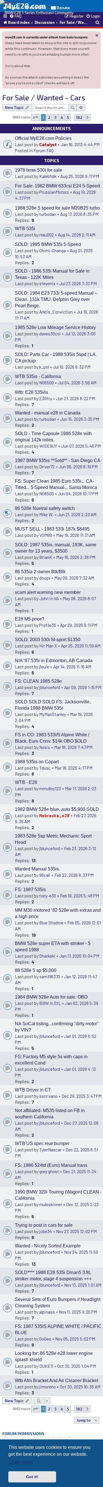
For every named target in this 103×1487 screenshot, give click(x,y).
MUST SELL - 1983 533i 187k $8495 (52, 529)
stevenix (47, 283)
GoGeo (45, 1338)
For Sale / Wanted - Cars (43, 97)
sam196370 (49, 976)
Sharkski (47, 955)
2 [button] (49, 117)
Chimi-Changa (52, 250)
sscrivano (48, 1096)
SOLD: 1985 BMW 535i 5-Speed (48, 244)
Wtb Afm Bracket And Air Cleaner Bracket (56, 1380)
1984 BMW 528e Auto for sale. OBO (51, 997)
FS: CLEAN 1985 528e (38, 681)
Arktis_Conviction (56, 311)
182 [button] (79, 117)
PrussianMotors (54, 192)
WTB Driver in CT (33, 1089)
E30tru (45, 398)
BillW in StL (50, 1003)
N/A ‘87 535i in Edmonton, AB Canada (53, 660)
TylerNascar (50, 1149)
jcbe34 (45, 1231)
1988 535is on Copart (37, 761)
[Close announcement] (97, 35)
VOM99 (45, 535)
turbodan (47, 214)
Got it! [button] (32, 1476)
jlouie (44, 666)
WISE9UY (48, 446)
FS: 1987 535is (30, 889)
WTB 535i (25, 228)
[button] (35, 117)
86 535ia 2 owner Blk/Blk (40, 571)
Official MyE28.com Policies (43, 138)
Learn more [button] (20, 1461)
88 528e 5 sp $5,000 (35, 970)
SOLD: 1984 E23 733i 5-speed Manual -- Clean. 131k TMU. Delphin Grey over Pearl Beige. (56, 299)
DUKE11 (46, 1366)
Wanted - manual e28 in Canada (47, 412)
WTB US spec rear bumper (42, 1143)
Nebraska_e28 (54, 815)
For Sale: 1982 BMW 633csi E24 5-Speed (57, 185)
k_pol (44, 366)
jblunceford (49, 687)
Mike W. (46, 514)
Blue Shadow (51, 922)
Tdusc (45, 767)
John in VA (49, 598)
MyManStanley (52, 714)
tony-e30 (47, 895)
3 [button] (55, 117)
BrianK (45, 557)
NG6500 (46, 382)
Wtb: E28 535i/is (31, 392)
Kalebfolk (47, 176)
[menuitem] (15, 16)
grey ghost (49, 1171)
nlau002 (46, 234)
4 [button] (62, 117)
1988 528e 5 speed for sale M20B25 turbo (57, 208)
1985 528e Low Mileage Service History (55, 327)
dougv (44, 577)
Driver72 (47, 466)
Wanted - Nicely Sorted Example (48, 1245)
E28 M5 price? (29, 619)
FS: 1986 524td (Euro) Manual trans (51, 1165)
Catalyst (48, 144)
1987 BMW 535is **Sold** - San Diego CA (57, 460)
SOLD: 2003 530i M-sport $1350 (47, 639)
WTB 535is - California (38, 376)
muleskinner (50, 1204)
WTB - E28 (26, 782)
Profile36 (47, 625)
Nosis (44, 747)
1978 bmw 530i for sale (38, 170)
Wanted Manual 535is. (37, 868)
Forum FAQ (43, 150)
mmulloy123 (50, 788)
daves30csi (50, 333)
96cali (44, 875)
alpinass (47, 1311)
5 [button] (68, 117)
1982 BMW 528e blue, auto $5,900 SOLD (57, 809)
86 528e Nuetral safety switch (45, 508)
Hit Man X (48, 645)
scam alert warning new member (48, 592)
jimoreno (47, 1386)
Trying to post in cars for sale (44, 1225)
